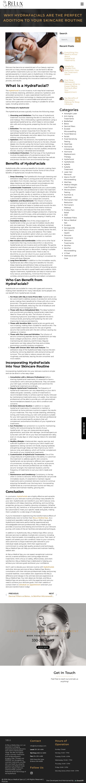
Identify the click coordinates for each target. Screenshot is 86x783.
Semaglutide (69, 228)
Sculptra (67, 225)
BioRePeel (68, 121)
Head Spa (68, 144)
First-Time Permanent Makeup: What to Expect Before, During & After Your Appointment (72, 86)
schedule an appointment (30, 585)
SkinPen (67, 245)
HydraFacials (22, 496)
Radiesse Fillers (70, 218)
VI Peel (67, 253)
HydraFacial (14, 91)
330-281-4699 (43, 640)
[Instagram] (31, 773)
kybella (67, 164)
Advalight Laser (70, 113)
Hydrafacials (69, 162)
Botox (66, 124)
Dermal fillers (69, 126)
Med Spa (67, 182)
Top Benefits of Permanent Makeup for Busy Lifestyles (72, 101)
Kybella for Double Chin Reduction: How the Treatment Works (71, 70)
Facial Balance (70, 134)
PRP (66, 215)
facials (66, 136)
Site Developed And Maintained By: (60, 781)
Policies (5, 782)
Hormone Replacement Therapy (69, 154)
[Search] (78, 39)
